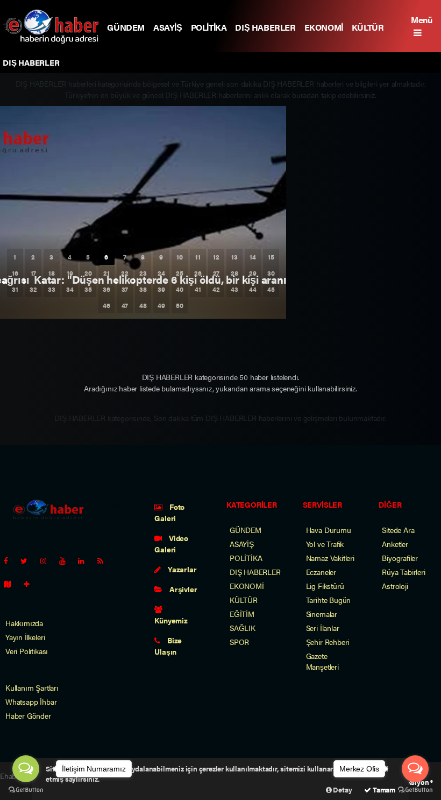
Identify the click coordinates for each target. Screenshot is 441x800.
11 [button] (198, 257)
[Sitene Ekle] (31, 583)
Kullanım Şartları (32, 687)
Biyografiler (400, 557)
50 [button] (179, 305)
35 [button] (88, 289)
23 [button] (143, 273)
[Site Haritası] (12, 583)
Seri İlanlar (322, 627)
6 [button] (106, 257)
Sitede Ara (398, 529)
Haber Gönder (28, 715)
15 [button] (271, 257)
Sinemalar (321, 613)
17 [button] (34, 273)
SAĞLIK (242, 627)
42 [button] (216, 289)
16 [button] (15, 273)
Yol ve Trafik (325, 543)
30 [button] (271, 273)
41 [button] (198, 289)
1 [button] (14, 257)
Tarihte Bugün (328, 599)
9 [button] (161, 257)
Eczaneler (321, 571)
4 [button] (70, 257)
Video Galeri (171, 543)
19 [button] (70, 273)
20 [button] (88, 273)
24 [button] (161, 273)
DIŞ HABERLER (265, 27)
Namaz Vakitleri (330, 557)
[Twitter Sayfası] (28, 560)
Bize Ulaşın (168, 646)
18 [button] (51, 273)
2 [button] (33, 257)
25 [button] (179, 273)
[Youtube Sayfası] (66, 560)
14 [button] (253, 257)
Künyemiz (170, 620)
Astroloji (395, 585)
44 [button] (253, 289)
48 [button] (143, 305)
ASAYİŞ (167, 27)
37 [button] (125, 289)
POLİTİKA (209, 27)
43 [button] (234, 289)
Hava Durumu (328, 529)
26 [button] (198, 273)
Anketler (395, 543)
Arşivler (182, 589)
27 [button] (216, 273)
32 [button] (33, 289)
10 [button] (179, 257)
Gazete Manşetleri (322, 661)
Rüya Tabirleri (403, 571)
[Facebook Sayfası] (10, 560)
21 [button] (106, 273)
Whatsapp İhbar (30, 701)
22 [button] (125, 273)
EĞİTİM (242, 613)
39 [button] (161, 289)
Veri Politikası (26, 650)
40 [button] (179, 289)
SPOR (239, 641)
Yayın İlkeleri (25, 636)
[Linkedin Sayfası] (85, 560)
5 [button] (88, 257)
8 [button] (143, 257)
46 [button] (106, 305)
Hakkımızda (24, 622)
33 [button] (51, 289)
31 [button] (15, 289)
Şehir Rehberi (328, 641)
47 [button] (125, 305)
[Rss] (104, 560)
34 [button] (70, 289)
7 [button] (124, 257)
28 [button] (234, 273)
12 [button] (216, 257)
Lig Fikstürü (325, 585)
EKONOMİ (323, 27)
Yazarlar (181, 569)
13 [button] (234, 257)
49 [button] (161, 305)
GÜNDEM (126, 27)
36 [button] (106, 289)
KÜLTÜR (368, 27)
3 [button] (51, 257)
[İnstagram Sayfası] (47, 560)
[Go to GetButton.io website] (26, 789)
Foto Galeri (169, 512)
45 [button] (271, 289)
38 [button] (143, 289)
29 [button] (253, 273)
